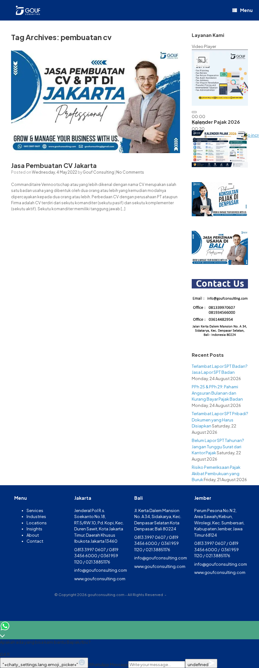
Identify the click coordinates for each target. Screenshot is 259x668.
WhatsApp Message (108, 664)
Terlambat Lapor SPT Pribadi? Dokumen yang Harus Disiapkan (220, 419)
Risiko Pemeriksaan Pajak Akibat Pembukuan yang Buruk (216, 473)
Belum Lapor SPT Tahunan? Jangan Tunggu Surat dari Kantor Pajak (218, 446)
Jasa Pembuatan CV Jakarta (54, 165)
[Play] (194, 112)
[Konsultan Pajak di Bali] (27, 10)
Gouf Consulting (98, 172)
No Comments (130, 172)
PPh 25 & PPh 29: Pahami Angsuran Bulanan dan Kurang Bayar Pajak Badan (217, 393)
